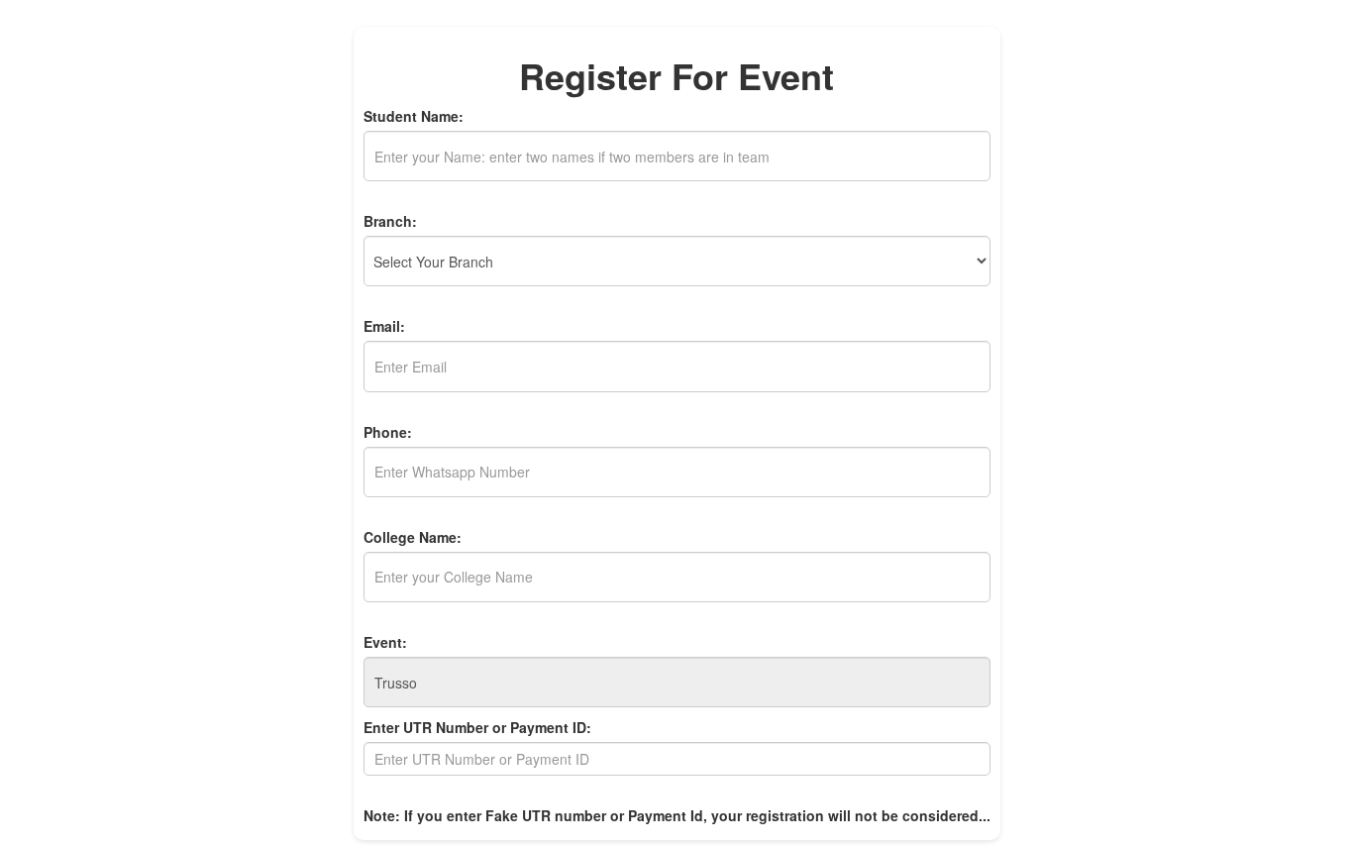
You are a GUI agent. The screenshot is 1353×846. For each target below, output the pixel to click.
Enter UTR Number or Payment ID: (477, 727)
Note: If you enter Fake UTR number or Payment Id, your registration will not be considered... (677, 815)
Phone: (388, 432)
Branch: (390, 221)
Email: (384, 326)
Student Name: (414, 116)
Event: (385, 642)
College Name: (413, 537)
